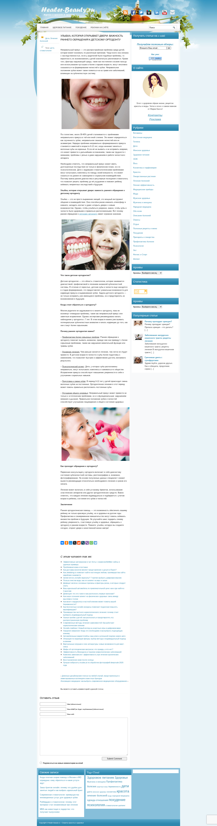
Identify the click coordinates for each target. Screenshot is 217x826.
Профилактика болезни (143, 241)
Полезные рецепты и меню (145, 228)
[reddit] (79, 543)
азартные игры (102, 786)
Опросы (136, 219)
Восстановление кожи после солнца (78, 660)
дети (52, 48)
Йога (135, 163)
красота (123, 790)
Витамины (137, 132)
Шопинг (136, 258)
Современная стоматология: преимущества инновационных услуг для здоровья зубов (59, 796)
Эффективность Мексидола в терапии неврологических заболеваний (92, 652)
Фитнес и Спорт (140, 254)
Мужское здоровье (141, 198)
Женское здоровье (141, 150)
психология (96, 804)
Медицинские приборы (143, 189)
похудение (117, 799)
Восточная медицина (142, 137)
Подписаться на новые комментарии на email (63, 763)
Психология (138, 245)
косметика (111, 791)
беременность (114, 786)
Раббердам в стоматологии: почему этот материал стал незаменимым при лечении (59, 803)
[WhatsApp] (91, 543)
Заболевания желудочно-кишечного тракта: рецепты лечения (158, 338)
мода (110, 796)
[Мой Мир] (70, 543)
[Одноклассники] (66, 543)
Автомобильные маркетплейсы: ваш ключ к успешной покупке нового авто (94, 636)
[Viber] (87, 543)
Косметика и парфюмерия (144, 167)
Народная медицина (142, 206)
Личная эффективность (143, 185)
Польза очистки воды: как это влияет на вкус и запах (85, 580)
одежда (91, 800)
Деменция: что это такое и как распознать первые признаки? (89, 593)
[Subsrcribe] (125, 15)
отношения (102, 800)
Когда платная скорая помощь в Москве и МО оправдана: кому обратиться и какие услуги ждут (60, 780)
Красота (136, 172)
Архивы (137, 272)
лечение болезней (97, 795)
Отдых (136, 224)
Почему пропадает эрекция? (158, 321)
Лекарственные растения (144, 176)
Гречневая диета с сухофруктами (153, 359)
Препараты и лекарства (143, 237)
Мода (135, 193)
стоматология (46, 50)
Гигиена (136, 141)
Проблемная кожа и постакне (75, 567)
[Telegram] (95, 543)
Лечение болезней (141, 180)
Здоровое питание (62, 27)
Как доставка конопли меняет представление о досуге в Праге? (90, 569)
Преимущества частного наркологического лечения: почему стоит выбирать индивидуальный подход (91, 613)
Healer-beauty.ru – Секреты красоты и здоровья (66, 822)
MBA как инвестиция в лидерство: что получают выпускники (57, 810)
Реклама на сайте (99, 27)
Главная (44, 27)
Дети (47, 38)
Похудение (81, 27)
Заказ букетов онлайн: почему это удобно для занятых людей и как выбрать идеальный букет (61, 789)
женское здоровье (99, 792)
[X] (74, 543)
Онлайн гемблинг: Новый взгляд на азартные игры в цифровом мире (92, 628)
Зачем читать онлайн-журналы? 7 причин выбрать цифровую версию (92, 577)
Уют (135, 250)
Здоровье (121, 777)
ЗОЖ (135, 158)
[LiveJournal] (83, 543)
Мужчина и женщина (142, 202)
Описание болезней (142, 215)
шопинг (121, 805)
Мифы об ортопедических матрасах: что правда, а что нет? (88, 649)
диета (89, 791)
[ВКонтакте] (62, 543)
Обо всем (137, 211)
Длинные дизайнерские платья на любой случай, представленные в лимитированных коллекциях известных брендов (90, 677)
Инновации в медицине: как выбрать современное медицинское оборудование (94, 681)
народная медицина (120, 796)
